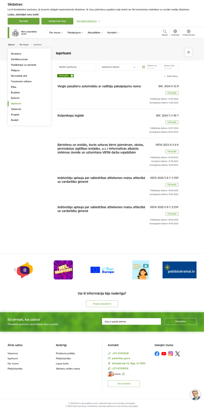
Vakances (16, 109)
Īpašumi (15, 97)
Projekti (15, 114)
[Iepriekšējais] (15, 270)
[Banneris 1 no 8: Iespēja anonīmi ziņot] (140, 269)
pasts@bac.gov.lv (121, 358)
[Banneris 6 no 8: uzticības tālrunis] (24, 269)
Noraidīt (23, 21)
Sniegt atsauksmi (102, 303)
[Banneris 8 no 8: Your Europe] (102, 269)
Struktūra (16, 53)
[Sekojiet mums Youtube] (163, 353)
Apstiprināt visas (57, 21)
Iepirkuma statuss (110, 67)
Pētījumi (15, 70)
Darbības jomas (19, 59)
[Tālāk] (189, 270)
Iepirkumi (16, 103)
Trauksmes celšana (21, 81)
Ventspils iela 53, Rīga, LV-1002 (129, 363)
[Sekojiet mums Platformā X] (177, 353)
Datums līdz (169, 65)
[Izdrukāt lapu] (188, 52)
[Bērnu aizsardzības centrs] (24, 33)
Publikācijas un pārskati (23, 64)
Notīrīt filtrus (172, 76)
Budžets (15, 92)
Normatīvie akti (19, 75)
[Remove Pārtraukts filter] (72, 76)
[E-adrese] (114, 374)
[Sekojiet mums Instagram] (170, 353)
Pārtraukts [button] (172, 93)
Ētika (13, 86)
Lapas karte (62, 363)
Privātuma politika (65, 353)
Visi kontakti (123, 383)
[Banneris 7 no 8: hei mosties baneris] (63, 269)
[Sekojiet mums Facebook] (157, 353)
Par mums (13, 363)
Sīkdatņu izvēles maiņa (68, 368)
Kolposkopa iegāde (71, 115)
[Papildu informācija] (123, 374)
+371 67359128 (120, 353)
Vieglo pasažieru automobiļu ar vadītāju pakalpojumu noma (99, 86)
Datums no (152, 65)
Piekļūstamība (15, 368)
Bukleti (14, 120)
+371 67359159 (120, 368)
